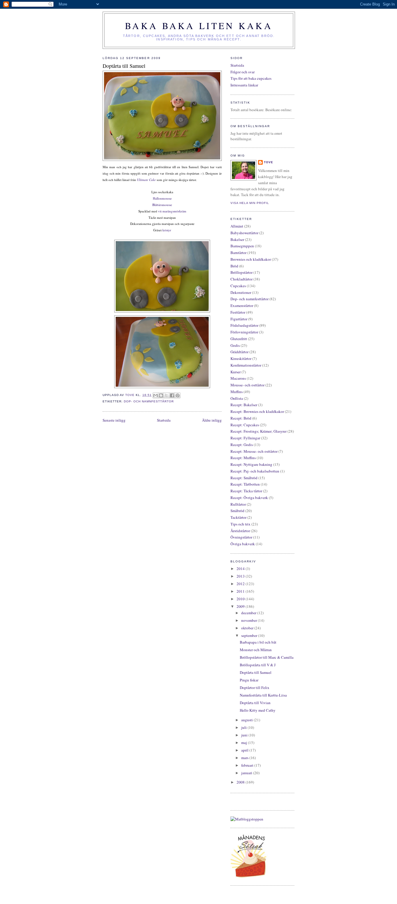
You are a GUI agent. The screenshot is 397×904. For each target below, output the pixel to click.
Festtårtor (237, 312)
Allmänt (236, 226)
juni (244, 735)
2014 (241, 568)
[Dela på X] (166, 395)
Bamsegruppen (242, 245)
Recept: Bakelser (243, 404)
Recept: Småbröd (243, 477)
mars (245, 757)
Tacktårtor (238, 517)
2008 (241, 782)
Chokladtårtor (241, 279)
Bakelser (237, 239)
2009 (241, 606)
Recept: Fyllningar (245, 438)
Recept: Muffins (243, 457)
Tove (268, 162)
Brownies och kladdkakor (250, 259)
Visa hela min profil (249, 203)
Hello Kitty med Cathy (258, 710)
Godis (235, 345)
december (249, 612)
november (249, 620)
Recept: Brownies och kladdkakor (257, 411)
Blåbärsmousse (162, 205)
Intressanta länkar (244, 85)
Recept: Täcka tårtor (246, 490)
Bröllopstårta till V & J (258, 664)
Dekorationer (240, 292)
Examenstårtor (241, 305)
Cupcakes (238, 285)
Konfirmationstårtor (245, 365)
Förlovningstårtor (244, 332)
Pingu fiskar (249, 680)
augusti (247, 719)
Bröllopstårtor (241, 272)
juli (244, 727)
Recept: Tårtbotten (245, 484)
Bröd (234, 266)
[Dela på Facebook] (172, 395)
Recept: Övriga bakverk (249, 497)
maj (244, 742)
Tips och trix (240, 524)
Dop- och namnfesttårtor (149, 401)
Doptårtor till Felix (254, 687)
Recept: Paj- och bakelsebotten (254, 471)
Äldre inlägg (212, 420)
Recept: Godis (241, 444)
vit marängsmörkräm (172, 211)
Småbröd (237, 510)
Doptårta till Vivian (255, 702)
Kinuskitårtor (240, 358)
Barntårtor (238, 252)
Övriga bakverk (242, 543)
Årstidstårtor (240, 530)
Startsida (164, 420)
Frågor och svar (242, 71)
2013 (241, 576)
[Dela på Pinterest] (177, 395)
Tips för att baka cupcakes (250, 78)
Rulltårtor (238, 504)
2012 (241, 583)
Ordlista (236, 398)
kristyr (166, 230)
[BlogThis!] (161, 395)
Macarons (238, 378)
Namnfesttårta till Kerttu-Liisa (263, 695)
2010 (241, 598)
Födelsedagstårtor (244, 325)
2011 (241, 591)
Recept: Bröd (240, 418)
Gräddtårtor (239, 351)
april (245, 750)
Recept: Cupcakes (244, 424)
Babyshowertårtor (244, 232)
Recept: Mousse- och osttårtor (254, 451)
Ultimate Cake (146, 179)
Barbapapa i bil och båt (258, 642)
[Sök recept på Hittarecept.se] (246, 819)
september (249, 635)
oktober (247, 628)
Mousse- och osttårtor (247, 385)
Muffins (236, 391)
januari (247, 772)
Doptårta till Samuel (255, 672)
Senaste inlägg (114, 420)
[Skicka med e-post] (155, 395)
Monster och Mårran (256, 649)
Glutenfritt (238, 338)
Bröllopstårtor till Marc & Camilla (267, 657)
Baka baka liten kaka (199, 25)
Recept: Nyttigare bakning (251, 464)
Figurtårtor (238, 319)
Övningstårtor (241, 537)
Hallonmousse (162, 198)
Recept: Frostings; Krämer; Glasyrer (258, 431)
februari (247, 765)
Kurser (235, 371)
